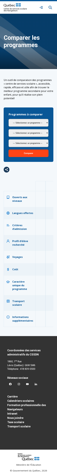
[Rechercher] (50, 7)
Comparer (28, 153)
